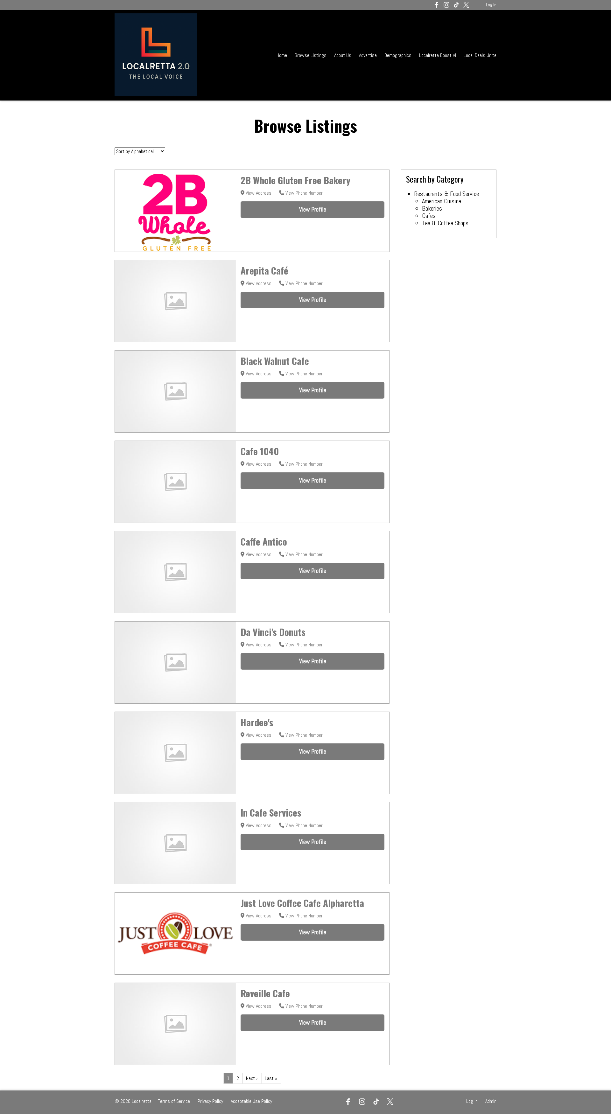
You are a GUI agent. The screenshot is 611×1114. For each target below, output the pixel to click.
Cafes (429, 216)
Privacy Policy (210, 1101)
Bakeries (432, 208)
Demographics (398, 55)
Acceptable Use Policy (251, 1101)
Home (282, 55)
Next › (252, 1078)
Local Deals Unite (480, 55)
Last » (271, 1078)
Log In (491, 5)
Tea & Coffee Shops (445, 223)
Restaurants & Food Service (446, 194)
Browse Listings (311, 55)
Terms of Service (174, 1101)
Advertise (368, 55)
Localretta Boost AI (437, 55)
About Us (342, 55)
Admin (490, 1101)
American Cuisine (441, 201)
